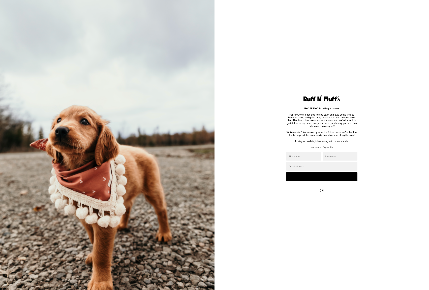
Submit (321, 176)
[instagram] (321, 193)
